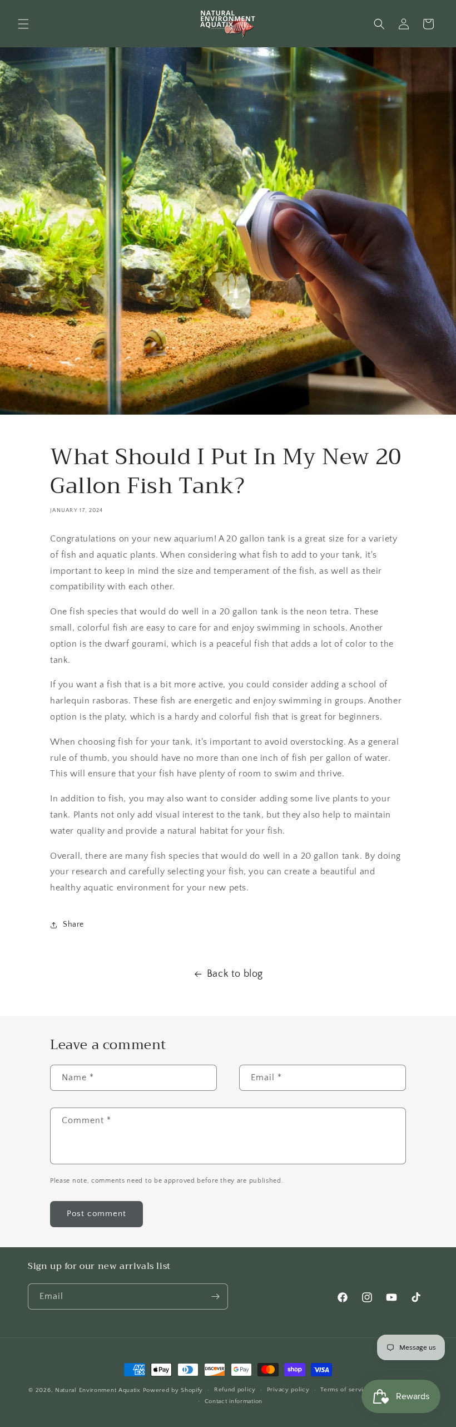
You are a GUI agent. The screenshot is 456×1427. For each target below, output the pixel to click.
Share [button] (73, 924)
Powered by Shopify (173, 1390)
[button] (23, 24)
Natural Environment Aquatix (98, 1390)
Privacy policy (288, 1389)
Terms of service (345, 1389)
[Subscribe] (215, 1296)
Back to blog (235, 974)
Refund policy (235, 1389)
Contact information (233, 1401)
